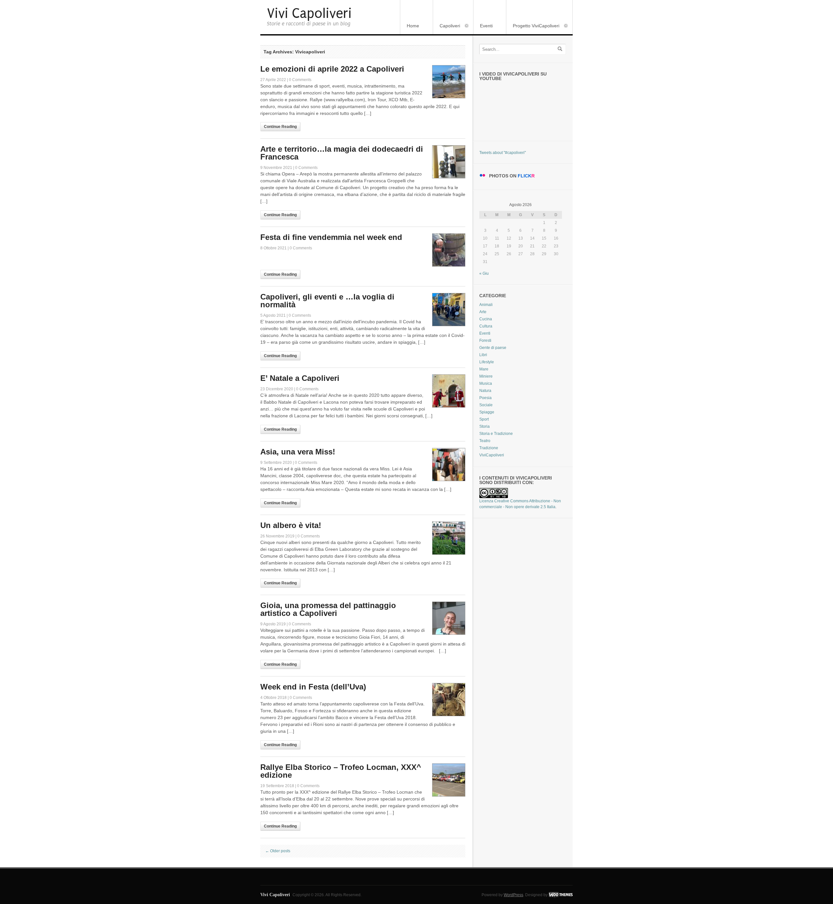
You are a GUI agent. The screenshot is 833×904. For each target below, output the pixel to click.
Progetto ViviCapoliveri (532, 26)
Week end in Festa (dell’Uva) (313, 686)
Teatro (484, 440)
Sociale (486, 405)
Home (413, 25)
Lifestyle (486, 362)
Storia (484, 426)
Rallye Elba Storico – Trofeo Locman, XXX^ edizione (340, 771)
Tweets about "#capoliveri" (502, 152)
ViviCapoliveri (491, 455)
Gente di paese (492, 347)
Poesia (485, 398)
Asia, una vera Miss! (297, 451)
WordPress (513, 895)
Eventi (486, 25)
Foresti (485, 340)
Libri (483, 355)
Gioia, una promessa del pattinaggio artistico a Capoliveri (328, 609)
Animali (486, 304)
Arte (482, 312)
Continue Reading (280, 126)
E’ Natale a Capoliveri (299, 378)
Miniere (486, 376)
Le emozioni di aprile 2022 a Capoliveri (332, 68)
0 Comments (300, 79)
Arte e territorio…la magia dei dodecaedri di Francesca (341, 153)
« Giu (484, 273)
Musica (485, 383)
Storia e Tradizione (496, 433)
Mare (483, 369)
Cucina (485, 319)
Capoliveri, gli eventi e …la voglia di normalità (327, 300)
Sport (484, 419)
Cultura (485, 326)
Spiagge (486, 412)
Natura (485, 390)
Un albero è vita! (290, 525)
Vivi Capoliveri (309, 13)
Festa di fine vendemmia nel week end (331, 237)
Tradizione (488, 448)
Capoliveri (446, 26)
